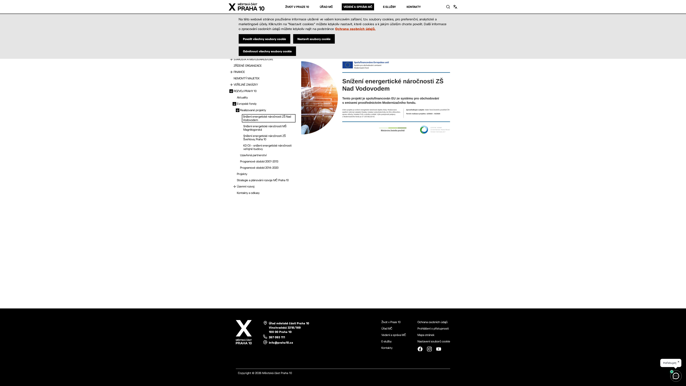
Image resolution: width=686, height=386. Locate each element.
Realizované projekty (253, 110)
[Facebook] (419, 349)
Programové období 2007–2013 (259, 161)
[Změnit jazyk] (455, 7)
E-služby (389, 7)
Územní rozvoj (245, 186)
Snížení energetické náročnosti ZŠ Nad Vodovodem (267, 118)
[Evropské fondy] (234, 104)
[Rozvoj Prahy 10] (231, 91)
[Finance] (231, 72)
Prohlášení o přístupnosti (433, 328)
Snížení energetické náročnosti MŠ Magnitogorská (264, 128)
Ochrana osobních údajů (432, 322)
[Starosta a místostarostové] (231, 59)
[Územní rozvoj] (234, 186)
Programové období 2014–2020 (259, 167)
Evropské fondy (247, 103)
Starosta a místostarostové (253, 59)
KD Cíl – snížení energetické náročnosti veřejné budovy (267, 147)
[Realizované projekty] (237, 110)
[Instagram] (429, 349)
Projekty (242, 174)
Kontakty (414, 7)
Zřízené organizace (248, 65)
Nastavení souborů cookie (433, 341)
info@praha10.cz (281, 342)
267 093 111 (277, 337)
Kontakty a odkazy (248, 193)
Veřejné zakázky (246, 84)
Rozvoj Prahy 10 (245, 91)
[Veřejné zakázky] (231, 84)
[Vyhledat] (448, 7)
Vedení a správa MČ (358, 7)
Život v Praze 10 (297, 7)
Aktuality (242, 97)
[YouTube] (438, 349)
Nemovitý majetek (247, 78)
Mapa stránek (425, 335)
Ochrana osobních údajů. (355, 29)
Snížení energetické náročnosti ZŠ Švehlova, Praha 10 (264, 137)
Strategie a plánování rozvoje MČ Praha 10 (263, 180)
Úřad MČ (326, 7)
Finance (239, 72)
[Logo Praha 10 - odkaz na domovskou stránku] (246, 7)
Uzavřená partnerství (253, 155)
